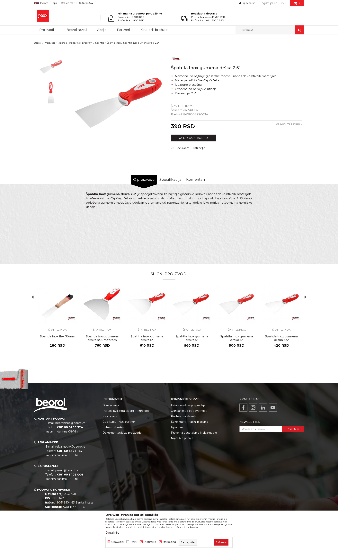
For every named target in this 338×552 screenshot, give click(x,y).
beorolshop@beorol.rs (70, 423)
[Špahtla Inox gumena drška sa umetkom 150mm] (102, 304)
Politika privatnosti (183, 416)
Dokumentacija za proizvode (122, 432)
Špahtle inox (113, 42)
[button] (270, 30)
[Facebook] (243, 407)
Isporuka (177, 427)
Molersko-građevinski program (75, 42)
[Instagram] (253, 407)
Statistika (150, 541)
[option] (51, 67)
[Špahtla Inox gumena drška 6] (147, 304)
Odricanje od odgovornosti (189, 411)
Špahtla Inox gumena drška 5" (191, 338)
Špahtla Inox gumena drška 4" (236, 338)
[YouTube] (273, 407)
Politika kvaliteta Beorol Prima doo (126, 411)
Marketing (169, 541)
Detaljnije (112, 532)
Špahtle (99, 42)
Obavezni (117, 541)
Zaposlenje (109, 416)
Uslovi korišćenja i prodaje (188, 405)
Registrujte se (268, 2)
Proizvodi (49, 42)
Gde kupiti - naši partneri (119, 421)
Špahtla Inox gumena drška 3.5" (281, 338)
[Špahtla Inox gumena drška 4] (236, 304)
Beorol (37, 42)
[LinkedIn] (263, 407)
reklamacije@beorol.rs (70, 446)
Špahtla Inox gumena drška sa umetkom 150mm (102, 340)
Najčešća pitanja (182, 438)
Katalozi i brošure (114, 427)
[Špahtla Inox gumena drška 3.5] (281, 304)
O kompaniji (110, 405)
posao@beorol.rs (66, 470)
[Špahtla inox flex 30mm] (57, 304)
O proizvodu (144, 179)
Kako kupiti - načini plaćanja (189, 421)
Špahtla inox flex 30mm (57, 336)
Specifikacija (170, 179)
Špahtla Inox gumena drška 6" (147, 338)
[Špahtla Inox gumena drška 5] (192, 304)
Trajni (133, 541)
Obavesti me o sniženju (289, 123)
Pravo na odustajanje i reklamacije (194, 432)
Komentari (195, 179)
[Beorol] (43, 16)
